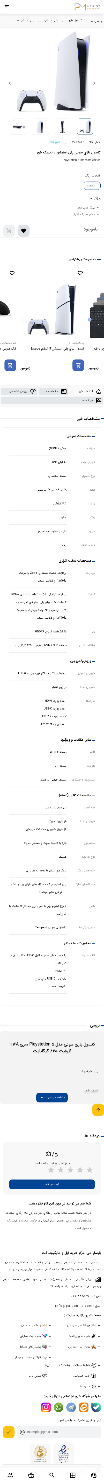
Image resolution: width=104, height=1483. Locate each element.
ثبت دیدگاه (52, 1184)
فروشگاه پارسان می (78, 1325)
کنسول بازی (75, 20)
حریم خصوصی (81, 1375)
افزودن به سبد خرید (9, 231)
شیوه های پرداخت (79, 1336)
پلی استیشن (51, 20)
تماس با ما (35, 1375)
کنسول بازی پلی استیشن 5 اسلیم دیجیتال (57, 348)
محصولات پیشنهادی (82, 259)
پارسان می (96, 20)
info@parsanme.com (73, 1306)
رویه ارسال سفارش (79, 1346)
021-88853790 (82, 1296)
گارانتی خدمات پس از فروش (33, 1361)
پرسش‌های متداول (30, 1346)
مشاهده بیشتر (52, 1097)
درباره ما (85, 1386)
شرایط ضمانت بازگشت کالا (74, 1365)
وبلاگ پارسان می (31, 1325)
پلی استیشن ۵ (25, 20)
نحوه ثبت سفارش (30, 1336)
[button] (94, 83)
